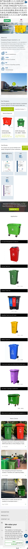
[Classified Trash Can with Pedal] (14, 303)
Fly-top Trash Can (6, 266)
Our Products (5, 101)
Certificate (4, 145)
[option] (14, 28)
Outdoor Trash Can (6, 290)
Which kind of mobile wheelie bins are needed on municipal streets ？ (12, 500)
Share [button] (14, 541)
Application (14, 216)
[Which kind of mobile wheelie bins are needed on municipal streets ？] (14, 488)
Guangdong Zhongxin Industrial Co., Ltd (10, 40)
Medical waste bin (6, 339)
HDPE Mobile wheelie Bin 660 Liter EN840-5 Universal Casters (7, 132)
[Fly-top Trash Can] (14, 254)
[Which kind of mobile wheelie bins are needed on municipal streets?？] (14, 401)
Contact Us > (14, 209)
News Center (14, 418)
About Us (4, 37)
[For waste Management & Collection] (14, 230)
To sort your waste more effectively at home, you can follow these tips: (14, 364)
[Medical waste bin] (14, 328)
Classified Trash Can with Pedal (9, 315)
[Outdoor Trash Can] (14, 279)
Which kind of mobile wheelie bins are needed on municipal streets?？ (14, 413)
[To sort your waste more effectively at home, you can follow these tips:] (14, 352)
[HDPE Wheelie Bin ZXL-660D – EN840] (20, 123)
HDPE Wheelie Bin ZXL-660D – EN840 (20, 132)
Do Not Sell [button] (14, 544)
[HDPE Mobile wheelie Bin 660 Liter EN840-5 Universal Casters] (7, 123)
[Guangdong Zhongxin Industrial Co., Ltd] (7, 20)
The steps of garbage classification (10, 388)
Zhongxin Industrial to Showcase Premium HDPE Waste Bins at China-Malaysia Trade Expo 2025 (13, 443)
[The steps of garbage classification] (14, 377)
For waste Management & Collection (10, 241)
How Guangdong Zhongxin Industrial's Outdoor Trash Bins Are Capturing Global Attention (13, 471)
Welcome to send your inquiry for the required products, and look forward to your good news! (14, 205)
